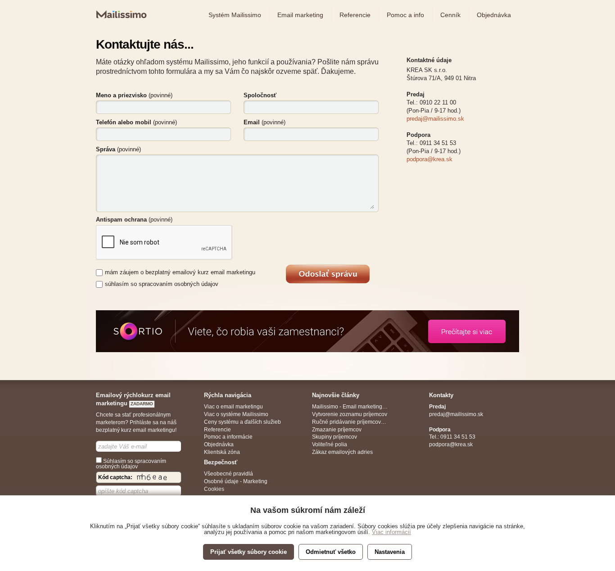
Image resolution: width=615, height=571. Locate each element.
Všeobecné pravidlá (228, 474)
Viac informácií (391, 532)
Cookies (214, 489)
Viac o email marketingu (233, 406)
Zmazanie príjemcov (337, 429)
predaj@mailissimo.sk (435, 118)
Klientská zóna (222, 452)
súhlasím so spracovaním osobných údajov (161, 284)
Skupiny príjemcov (334, 437)
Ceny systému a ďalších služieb (242, 422)
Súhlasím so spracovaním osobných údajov (131, 464)
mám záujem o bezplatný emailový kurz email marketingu (180, 272)
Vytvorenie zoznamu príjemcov (349, 414)
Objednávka (219, 444)
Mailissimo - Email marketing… (350, 406)
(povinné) (134, 95)
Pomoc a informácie (228, 437)
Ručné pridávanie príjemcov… (349, 422)
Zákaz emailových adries (342, 452)
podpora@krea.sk (429, 159)
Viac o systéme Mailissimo (236, 414)
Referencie (217, 429)
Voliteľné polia (329, 444)
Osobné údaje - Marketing (235, 481)
